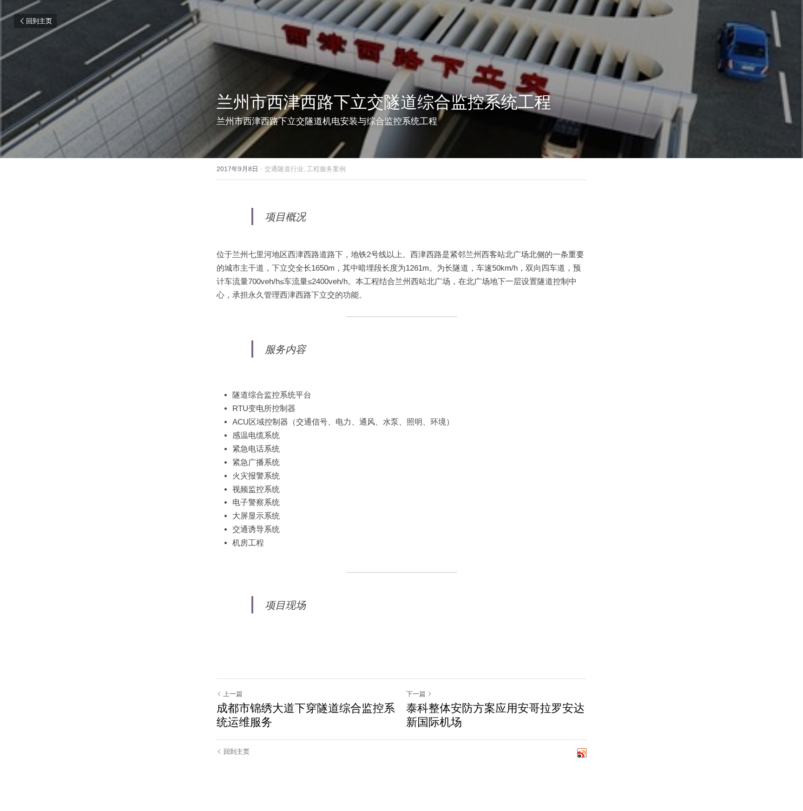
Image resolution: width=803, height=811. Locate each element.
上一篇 (233, 694)
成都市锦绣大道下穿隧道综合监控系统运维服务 (306, 715)
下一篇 (416, 694)
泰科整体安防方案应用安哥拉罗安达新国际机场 (495, 715)
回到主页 (39, 21)
